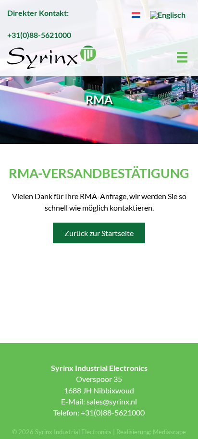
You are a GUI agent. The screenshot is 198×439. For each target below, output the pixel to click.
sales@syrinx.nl (112, 401)
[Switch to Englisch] (167, 15)
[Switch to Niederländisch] (136, 14)
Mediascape (169, 432)
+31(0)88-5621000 (39, 34)
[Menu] (182, 57)
